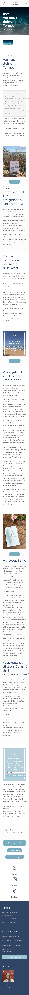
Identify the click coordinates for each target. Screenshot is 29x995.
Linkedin (14, 874)
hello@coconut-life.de (12, 792)
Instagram (14, 886)
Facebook (14, 897)
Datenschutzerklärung (16, 801)
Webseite (11, 811)
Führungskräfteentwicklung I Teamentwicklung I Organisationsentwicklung (12, 942)
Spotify (22, 730)
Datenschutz (6, 952)
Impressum (6, 949)
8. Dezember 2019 (8, 29)
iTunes (12, 730)
